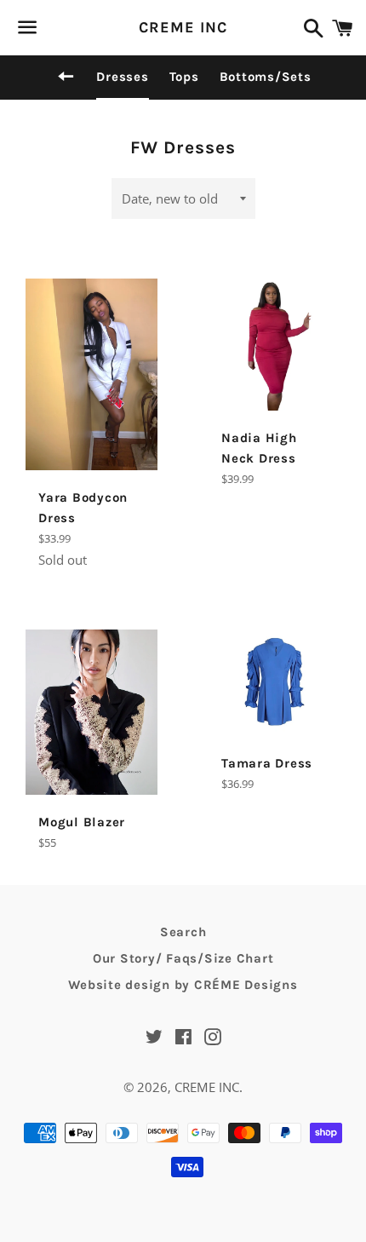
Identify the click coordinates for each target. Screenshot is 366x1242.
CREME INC (182, 27)
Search (183, 932)
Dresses (122, 76)
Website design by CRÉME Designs (182, 984)
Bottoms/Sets (266, 76)
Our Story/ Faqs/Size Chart (183, 958)
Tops (184, 76)
